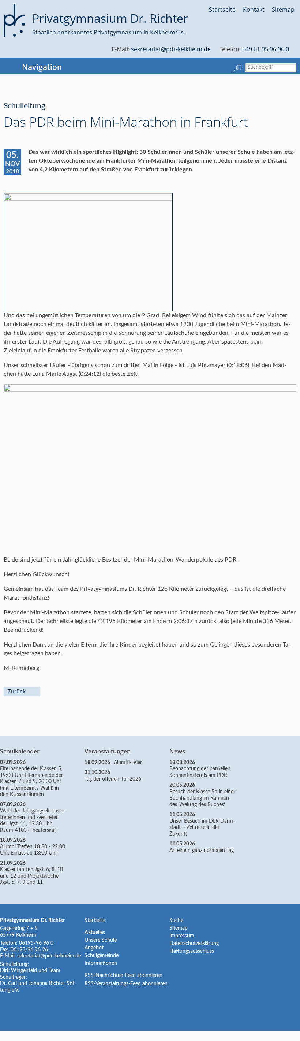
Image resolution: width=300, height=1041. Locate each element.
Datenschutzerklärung (194, 943)
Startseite (222, 9)
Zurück (16, 691)
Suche (176, 920)
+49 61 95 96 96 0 (265, 49)
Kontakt (254, 9)
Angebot (94, 948)
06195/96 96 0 (36, 943)
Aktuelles (95, 932)
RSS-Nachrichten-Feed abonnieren (123, 975)
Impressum (181, 935)
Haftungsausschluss (191, 951)
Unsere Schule (101, 940)
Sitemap (283, 9)
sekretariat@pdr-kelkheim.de (171, 49)
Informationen (101, 963)
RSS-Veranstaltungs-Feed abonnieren (126, 983)
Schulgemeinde (102, 955)
